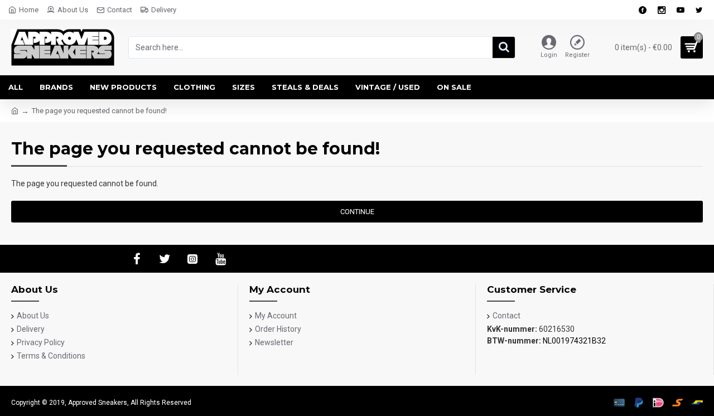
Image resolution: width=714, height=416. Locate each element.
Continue (357, 211)
